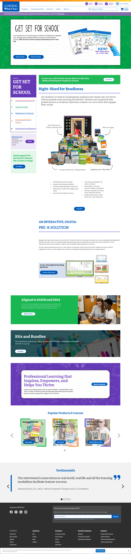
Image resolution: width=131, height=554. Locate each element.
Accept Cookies (100, 550)
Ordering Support (105, 536)
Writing (11, 542)
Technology (58, 544)
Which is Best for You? (95, 442)
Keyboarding (13, 544)
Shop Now (79, 209)
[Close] (128, 550)
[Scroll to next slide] (123, 486)
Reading (12, 539)
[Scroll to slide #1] (62, 499)
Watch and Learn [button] (17, 137)
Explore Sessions (99, 384)
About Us (66, 9)
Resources (50, 9)
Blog (33, 534)
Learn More (108, 79)
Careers (34, 536)
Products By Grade (60, 534)
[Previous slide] (12, 435)
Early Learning (13, 536)
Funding (34, 542)
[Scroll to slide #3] (67, 499)
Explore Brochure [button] (36, 57)
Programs (25, 9)
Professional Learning (37, 9)
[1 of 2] (64, 450)
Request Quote (20, 57)
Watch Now (61, 14)
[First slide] (119, 435)
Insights (58, 9)
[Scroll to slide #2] (64, 499)
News (34, 539)
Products (58, 531)
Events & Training (84, 531)
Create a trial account (49, 272)
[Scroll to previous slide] (8, 486)
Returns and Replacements (108, 539)
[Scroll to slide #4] (69, 499)
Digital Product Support (107, 534)
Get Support (19, 166)
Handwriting (13, 534)
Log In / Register (124, 3)
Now (126, 9)
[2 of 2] (66, 450)
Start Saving (28, 442)
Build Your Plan (28, 314)
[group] (28, 433)
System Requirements (107, 542)
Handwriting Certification (84, 539)
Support (104, 531)
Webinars (80, 534)
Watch (30, 141)
